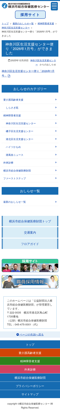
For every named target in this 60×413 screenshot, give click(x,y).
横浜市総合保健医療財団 (17, 170)
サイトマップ (30, 394)
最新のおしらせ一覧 (14, 201)
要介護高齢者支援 (13, 99)
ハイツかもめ (13, 146)
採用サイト (30, 14)
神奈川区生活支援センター (21, 123)
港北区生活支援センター (19, 139)
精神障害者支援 (12, 115)
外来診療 (8, 162)
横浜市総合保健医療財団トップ (30, 221)
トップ (30, 344)
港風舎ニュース (14, 154)
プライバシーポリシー (30, 386)
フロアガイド (30, 244)
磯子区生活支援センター (19, 131)
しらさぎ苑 (12, 107)
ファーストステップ (14, 178)
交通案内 (30, 232)
